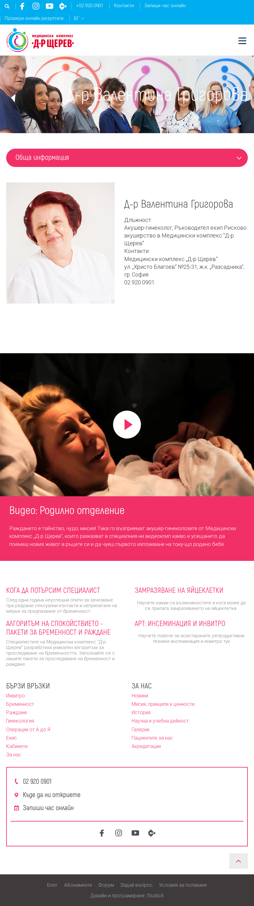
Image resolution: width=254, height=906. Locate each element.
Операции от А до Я (28, 729)
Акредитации (146, 746)
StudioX (155, 896)
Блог (52, 885)
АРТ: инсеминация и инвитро (180, 623)
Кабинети (17, 746)
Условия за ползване (183, 885)
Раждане (16, 712)
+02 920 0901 (89, 5)
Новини (140, 696)
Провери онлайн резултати (34, 18)
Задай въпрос (136, 885)
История (141, 712)
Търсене (7, 6)
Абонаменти (78, 885)
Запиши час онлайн (165, 5)
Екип (11, 738)
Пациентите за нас (152, 738)
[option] (127, 528)
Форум (106, 885)
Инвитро (15, 696)
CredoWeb (63, 6)
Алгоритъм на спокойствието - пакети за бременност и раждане (58, 628)
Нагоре (238, 861)
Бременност (20, 704)
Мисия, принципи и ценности (163, 704)
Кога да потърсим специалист (53, 589)
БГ (76, 18)
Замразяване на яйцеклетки (179, 589)
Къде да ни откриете (52, 794)
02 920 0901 (37, 781)
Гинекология (20, 721)
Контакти (124, 5)
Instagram (36, 6)
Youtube (49, 6)
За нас (13, 755)
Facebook (22, 6)
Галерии (140, 729)
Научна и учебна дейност (160, 721)
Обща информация (42, 156)
